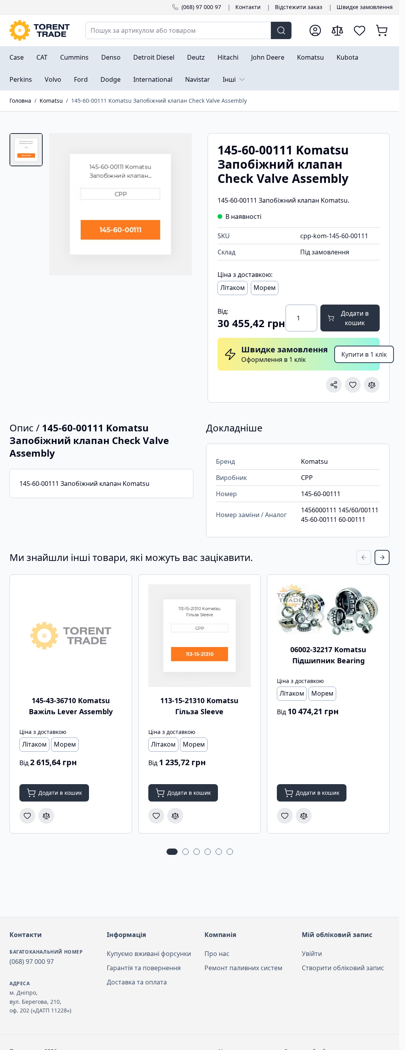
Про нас (216, 953)
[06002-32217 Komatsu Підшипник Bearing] (328, 610)
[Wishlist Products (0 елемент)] (359, 30)
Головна (20, 100)
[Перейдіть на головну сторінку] (39, 30)
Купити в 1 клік (364, 354)
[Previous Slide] (363, 557)
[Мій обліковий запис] (315, 30)
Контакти (248, 7)
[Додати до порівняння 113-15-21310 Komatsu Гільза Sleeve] (175, 816)
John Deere (267, 57)
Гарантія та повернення (144, 967)
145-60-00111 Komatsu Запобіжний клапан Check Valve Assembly (159, 100)
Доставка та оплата (137, 982)
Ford (81, 79)
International (152, 79)
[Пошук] (281, 30)
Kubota (347, 57)
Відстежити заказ (298, 7)
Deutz (196, 57)
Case (16, 57)
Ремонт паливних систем (243, 967)
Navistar (197, 79)
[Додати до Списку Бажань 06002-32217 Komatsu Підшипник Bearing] (285, 816)
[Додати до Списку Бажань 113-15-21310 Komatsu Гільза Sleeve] (156, 816)
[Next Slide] (382, 557)
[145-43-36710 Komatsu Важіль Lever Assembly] (70, 635)
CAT (41, 57)
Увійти (312, 953)
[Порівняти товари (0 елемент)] (337, 30)
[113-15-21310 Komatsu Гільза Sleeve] (199, 635)
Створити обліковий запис (343, 967)
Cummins (74, 57)
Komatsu (310, 57)
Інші (229, 79)
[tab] (26, 149)
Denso (111, 57)
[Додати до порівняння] (372, 385)
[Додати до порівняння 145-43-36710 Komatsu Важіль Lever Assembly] (46, 816)
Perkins (20, 79)
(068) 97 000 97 (201, 7)
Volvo (53, 79)
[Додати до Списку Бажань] (353, 385)
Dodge (110, 79)
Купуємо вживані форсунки (149, 953)
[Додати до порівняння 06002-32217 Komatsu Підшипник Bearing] (304, 816)
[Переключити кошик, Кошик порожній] (382, 30)
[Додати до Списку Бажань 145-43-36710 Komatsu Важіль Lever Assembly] (27, 816)
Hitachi (228, 57)
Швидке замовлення (365, 7)
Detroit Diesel (153, 57)
